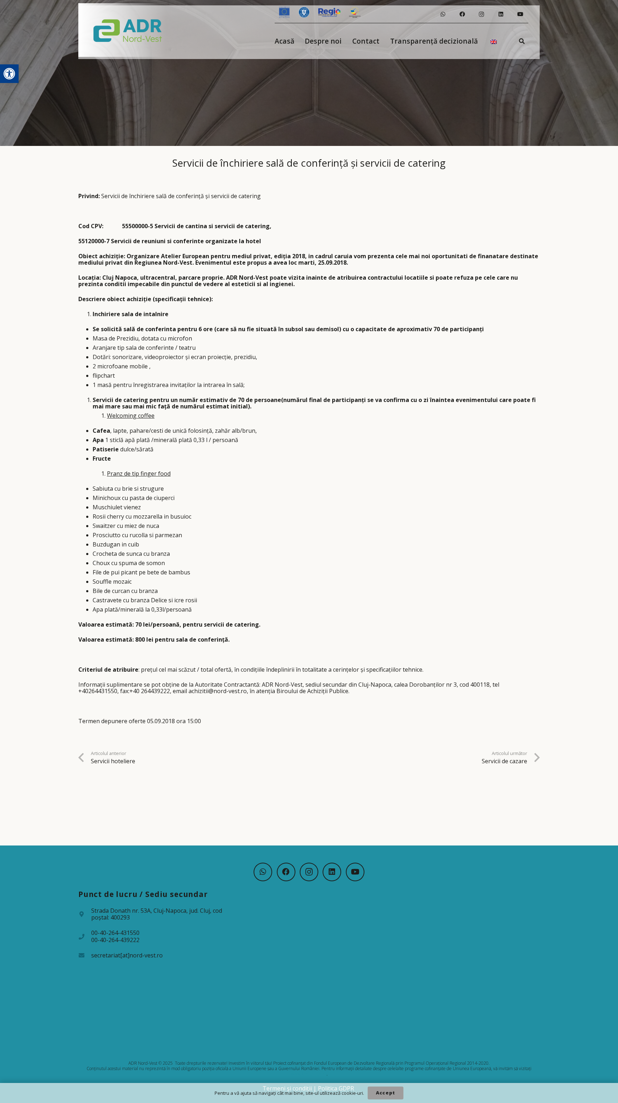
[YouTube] (520, 14)
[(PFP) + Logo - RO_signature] (128, 30)
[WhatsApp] (442, 14)
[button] (9, 73)
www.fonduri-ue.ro (309, 1074)
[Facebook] (462, 14)
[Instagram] (481, 14)
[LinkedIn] (500, 14)
